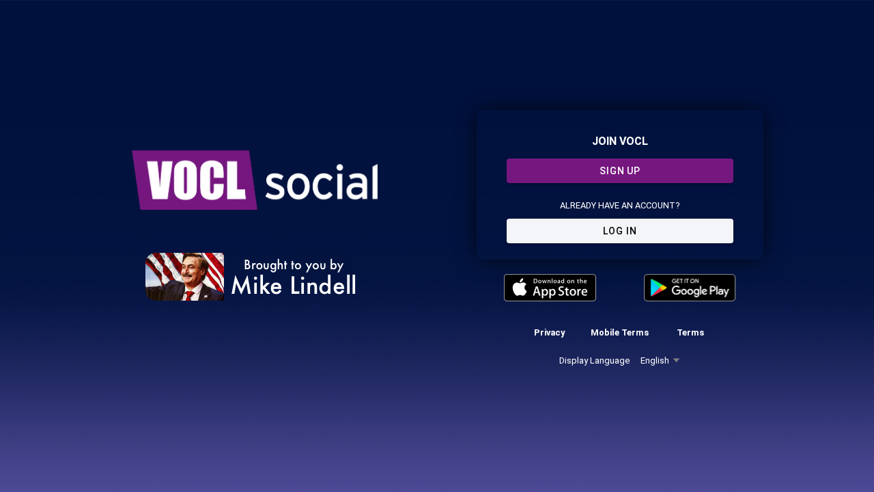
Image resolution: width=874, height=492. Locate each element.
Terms (690, 332)
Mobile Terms (620, 332)
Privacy (549, 332)
